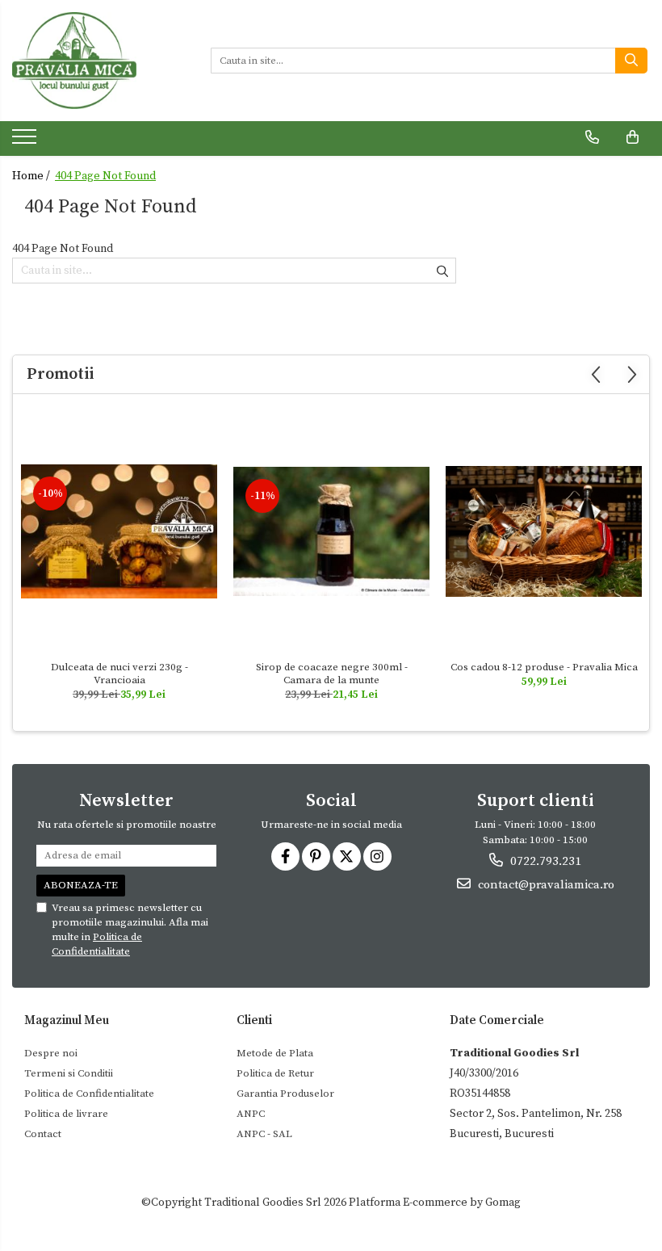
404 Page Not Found (105, 176)
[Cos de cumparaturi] (632, 137)
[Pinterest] (316, 856)
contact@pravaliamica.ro (544, 884)
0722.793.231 (544, 861)
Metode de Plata (275, 1053)
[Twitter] (347, 856)
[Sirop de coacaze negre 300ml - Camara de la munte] (331, 531)
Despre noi (51, 1053)
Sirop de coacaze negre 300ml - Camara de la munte (332, 673)
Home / (32, 176)
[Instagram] (377, 856)
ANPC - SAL (264, 1133)
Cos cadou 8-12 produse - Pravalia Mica (544, 667)
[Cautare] (631, 60)
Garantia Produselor (285, 1093)
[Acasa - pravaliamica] (99, 60)
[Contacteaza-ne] (592, 137)
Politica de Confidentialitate (89, 1093)
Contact (42, 1133)
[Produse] (26, 141)
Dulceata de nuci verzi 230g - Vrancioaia (119, 673)
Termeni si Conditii (68, 1073)
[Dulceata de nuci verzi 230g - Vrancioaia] (119, 531)
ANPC (251, 1113)
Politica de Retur (275, 1073)
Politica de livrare (66, 1113)
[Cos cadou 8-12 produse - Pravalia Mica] (544, 531)
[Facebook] (285, 856)
